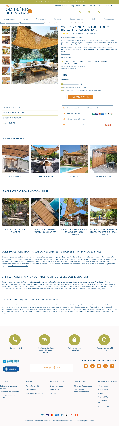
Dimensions (66, 58)
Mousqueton (103, 406)
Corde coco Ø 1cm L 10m (70, 84)
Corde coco (103, 386)
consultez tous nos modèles (18, 266)
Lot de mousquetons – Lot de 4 (72, 87)
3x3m (97, 61)
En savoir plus (65, 54)
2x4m (81, 61)
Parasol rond (31, 390)
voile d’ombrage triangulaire (87, 259)
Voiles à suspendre (12, 23)
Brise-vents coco (57, 390)
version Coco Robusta (34, 311)
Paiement (72, 348)
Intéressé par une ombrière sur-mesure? (73, 66)
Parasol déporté (32, 386)
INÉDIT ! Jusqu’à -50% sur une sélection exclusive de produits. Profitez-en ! (59, 2)
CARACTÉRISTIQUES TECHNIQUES (15, 113)
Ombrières (4, 381)
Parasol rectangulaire (34, 393)
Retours (100, 348)
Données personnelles (85, 420)
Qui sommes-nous (60, 6)
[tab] (30, 107)
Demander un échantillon (68, 68)
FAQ (99, 6)
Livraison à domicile (45, 348)
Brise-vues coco (56, 386)
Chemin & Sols (80, 381)
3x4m (105, 61)
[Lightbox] (53, 28)
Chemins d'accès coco (83, 386)
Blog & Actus (75, 6)
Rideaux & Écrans (103, 177)
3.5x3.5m (67, 63)
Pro (84, 6)
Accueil (2, 23)
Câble (100, 393)
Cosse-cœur (103, 390)
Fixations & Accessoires (107, 381)
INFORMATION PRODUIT (11, 108)
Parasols (74, 177)
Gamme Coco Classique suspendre (32, 23)
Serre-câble (103, 397)
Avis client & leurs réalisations (87, 33)
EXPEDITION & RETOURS (12, 118)
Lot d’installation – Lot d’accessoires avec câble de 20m (80, 90)
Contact (92, 6)
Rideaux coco (55, 393)
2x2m (66, 61)
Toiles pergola (15, 177)
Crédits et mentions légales (62, 420)
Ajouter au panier (80, 97)
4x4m (76, 63)
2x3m (74, 61)
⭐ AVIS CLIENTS (9, 123)
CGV (74, 420)
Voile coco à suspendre (9, 392)
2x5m (89, 61)
